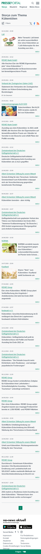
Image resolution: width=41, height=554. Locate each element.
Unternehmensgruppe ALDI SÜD (14, 104)
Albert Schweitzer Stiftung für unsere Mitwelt (19, 174)
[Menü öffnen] (37, 3)
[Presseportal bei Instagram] (21, 532)
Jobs (22, 541)
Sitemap (6, 549)
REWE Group (7, 287)
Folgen (18, 552)
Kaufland (5, 267)
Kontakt (6, 538)
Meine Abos (34, 7)
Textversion (24, 543)
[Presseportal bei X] (17, 532)
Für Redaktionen (26, 535)
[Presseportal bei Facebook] (15, 532)
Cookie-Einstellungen (11, 546)
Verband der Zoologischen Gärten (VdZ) (17, 83)
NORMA (5, 241)
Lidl (3, 34)
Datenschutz (8, 543)
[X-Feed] (30, 24)
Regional (23, 7)
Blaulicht (13, 7)
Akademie (7, 541)
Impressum (7, 535)
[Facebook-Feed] (34, 24)
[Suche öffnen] (32, 3)
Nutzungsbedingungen (29, 538)
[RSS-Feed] (38, 24)
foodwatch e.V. (7, 311)
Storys (4, 7)
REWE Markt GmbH (9, 60)
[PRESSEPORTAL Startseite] (11, 3)
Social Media (25, 546)
